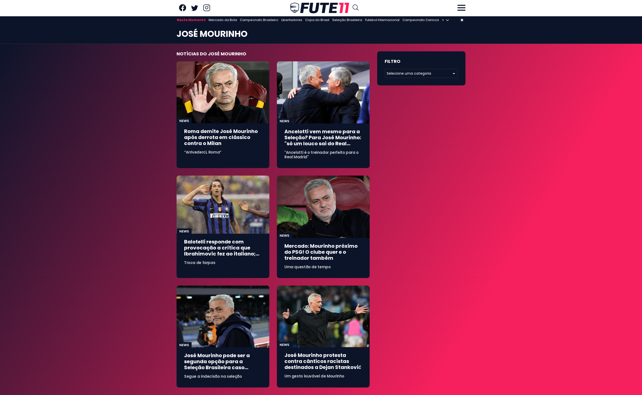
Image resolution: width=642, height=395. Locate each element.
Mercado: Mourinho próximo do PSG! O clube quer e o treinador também (321, 251)
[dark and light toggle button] (461, 20)
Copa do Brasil (317, 20)
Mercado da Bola (223, 20)
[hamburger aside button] (461, 8)
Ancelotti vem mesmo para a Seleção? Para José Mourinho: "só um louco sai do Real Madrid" (322, 140)
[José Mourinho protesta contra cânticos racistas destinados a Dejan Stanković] (323, 316)
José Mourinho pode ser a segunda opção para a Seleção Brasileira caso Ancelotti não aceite (217, 364)
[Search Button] (356, 8)
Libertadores (291, 20)
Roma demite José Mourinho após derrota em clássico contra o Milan (221, 137)
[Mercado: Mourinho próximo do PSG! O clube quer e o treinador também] (323, 207)
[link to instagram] (206, 10)
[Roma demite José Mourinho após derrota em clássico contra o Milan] (223, 92)
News (184, 120)
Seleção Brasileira (347, 20)
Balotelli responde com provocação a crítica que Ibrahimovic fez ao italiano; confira (220, 250)
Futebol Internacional (382, 20)
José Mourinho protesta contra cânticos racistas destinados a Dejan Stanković (322, 361)
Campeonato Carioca (421, 20)
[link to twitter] (194, 10)
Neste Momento (191, 20)
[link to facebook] (182, 10)
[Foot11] (319, 8)
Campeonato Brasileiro (259, 20)
